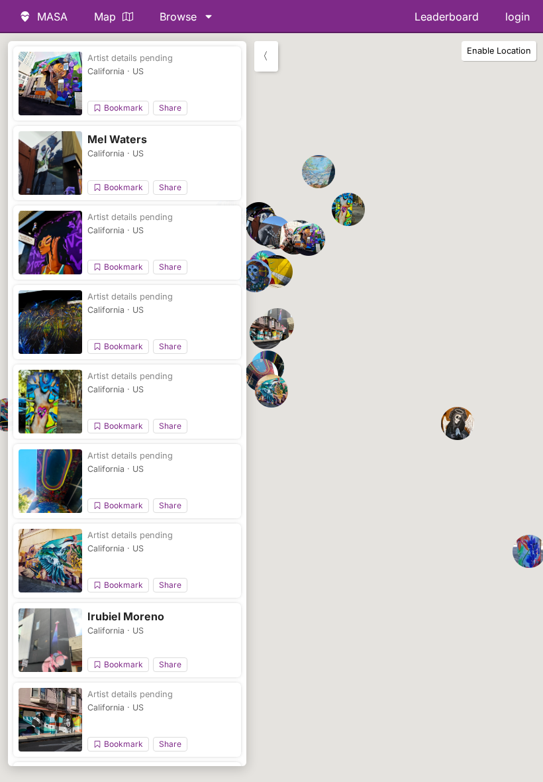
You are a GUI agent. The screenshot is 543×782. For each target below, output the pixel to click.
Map (105, 16)
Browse (178, 16)
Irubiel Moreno (125, 616)
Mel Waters (117, 139)
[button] (308, 239)
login (517, 16)
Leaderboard (447, 16)
